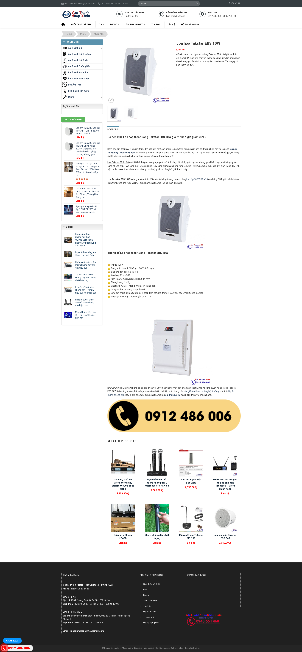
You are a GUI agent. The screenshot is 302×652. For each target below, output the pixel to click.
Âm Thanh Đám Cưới (78, 78)
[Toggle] (101, 48)
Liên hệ (171, 24)
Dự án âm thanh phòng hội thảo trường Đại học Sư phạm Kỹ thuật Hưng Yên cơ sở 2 (85, 240)
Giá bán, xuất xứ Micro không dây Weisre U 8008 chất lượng (123, 484)
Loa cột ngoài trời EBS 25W (191, 481)
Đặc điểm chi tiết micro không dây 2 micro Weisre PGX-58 (157, 482)
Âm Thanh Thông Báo (79, 66)
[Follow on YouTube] (239, 3)
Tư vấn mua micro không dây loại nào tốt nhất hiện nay (86, 277)
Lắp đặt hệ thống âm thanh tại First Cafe (85, 253)
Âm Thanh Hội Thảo (78, 60)
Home (69, 34)
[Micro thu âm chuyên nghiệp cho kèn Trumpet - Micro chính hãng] (225, 462)
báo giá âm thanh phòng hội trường (201, 391)
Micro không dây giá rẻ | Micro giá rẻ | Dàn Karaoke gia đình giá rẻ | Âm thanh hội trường (160, 648)
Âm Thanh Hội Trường (79, 54)
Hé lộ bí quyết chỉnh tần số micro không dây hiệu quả (84, 302)
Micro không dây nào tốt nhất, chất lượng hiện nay (85, 315)
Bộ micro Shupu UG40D (123, 537)
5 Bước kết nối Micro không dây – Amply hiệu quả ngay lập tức (85, 290)
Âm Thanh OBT (134, 24)
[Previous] (112, 71)
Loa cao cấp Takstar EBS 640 (225, 537)
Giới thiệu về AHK (81, 24)
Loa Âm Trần (74, 84)
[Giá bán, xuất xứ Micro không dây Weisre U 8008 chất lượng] (123, 462)
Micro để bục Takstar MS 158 (191, 537)
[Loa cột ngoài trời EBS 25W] (191, 462)
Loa (100, 24)
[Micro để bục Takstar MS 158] (191, 518)
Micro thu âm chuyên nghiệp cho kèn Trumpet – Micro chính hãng (225, 484)
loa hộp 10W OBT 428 (197, 179)
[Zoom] (111, 100)
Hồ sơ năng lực (190, 24)
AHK (177, 395)
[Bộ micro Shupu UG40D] (123, 518)
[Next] (166, 71)
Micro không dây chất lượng (157, 537)
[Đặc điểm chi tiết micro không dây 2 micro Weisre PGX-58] (157, 462)
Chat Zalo (12, 640)
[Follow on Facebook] (229, 3)
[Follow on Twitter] (236, 3)
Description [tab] (113, 129)
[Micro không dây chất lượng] (157, 518)
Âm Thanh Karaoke (78, 72)
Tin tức (155, 24)
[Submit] (197, 3)
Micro (113, 24)
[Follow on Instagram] (233, 3)
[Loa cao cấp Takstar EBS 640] (225, 518)
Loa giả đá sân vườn (78, 90)
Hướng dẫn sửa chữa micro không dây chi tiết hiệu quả (85, 265)
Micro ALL (98, 34)
